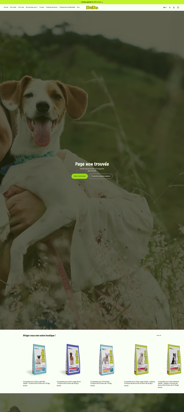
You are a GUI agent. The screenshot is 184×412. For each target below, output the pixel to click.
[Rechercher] (170, 7)
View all (159, 335)
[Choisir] (52, 376)
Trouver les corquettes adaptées (100, 176)
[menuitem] (78, 7)
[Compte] (174, 7)
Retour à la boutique (80, 176)
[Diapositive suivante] (158, 364)
